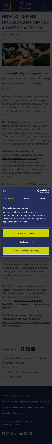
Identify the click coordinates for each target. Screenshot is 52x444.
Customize (24, 242)
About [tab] (43, 198)
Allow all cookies (26, 233)
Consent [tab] (9, 198)
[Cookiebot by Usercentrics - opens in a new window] (37, 191)
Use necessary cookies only (26, 250)
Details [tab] (26, 198)
